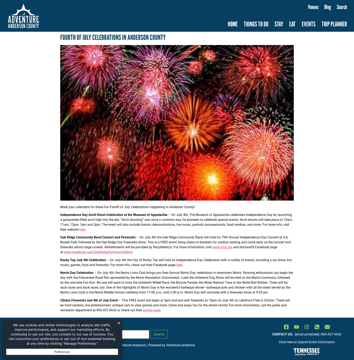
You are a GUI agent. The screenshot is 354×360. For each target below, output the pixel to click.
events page (151, 310)
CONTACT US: (283, 334)
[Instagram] (307, 327)
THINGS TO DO (256, 24)
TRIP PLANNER (334, 24)
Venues (313, 7)
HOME (233, 24)
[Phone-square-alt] (317, 327)
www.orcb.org (222, 247)
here (82, 229)
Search (342, 7)
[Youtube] (296, 327)
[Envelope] (327, 327)
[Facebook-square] (286, 327)
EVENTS (308, 24)
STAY (279, 24)
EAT (292, 24)
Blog (327, 7)
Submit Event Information (316, 342)
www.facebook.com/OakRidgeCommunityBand (98, 252)
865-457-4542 (331, 334)
